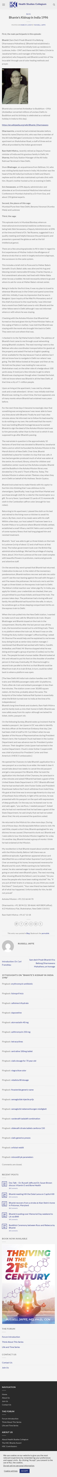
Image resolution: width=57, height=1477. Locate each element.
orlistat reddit (17, 1147)
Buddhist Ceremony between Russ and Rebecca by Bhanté (32, 1226)
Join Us (5, 1367)
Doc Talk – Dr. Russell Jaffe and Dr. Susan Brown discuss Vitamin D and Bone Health (30, 1183)
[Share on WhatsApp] (16, 924)
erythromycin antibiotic (22, 983)
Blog (28, 14)
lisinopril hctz (17, 993)
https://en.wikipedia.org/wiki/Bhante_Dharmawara (25, 125)
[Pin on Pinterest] (36, 924)
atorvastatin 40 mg (19, 1022)
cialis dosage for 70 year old (23, 1060)
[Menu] (3, 4)
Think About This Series (12, 1342)
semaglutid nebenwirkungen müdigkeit (29, 1109)
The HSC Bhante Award (11, 1443)
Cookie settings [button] (11, 1471)
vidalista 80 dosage (20, 1080)
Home (4, 1394)
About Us (6, 1398)
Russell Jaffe (39, 25)
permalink (45, 933)
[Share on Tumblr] (40, 924)
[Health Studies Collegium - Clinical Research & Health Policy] (28, 4)
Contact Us (7, 1362)
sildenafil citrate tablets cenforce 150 (28, 1128)
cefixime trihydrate (19, 1003)
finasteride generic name (22, 1089)
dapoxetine (16, 1012)
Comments (13, 1188)
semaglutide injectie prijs (22, 1099)
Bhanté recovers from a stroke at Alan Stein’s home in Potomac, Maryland (32, 1204)
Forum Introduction (11, 1337)
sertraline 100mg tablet (22, 1051)
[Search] (54, 4)
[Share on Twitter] (26, 924)
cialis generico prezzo (20, 1137)
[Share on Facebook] (21, 924)
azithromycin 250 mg (20, 1032)
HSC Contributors (9, 1446)
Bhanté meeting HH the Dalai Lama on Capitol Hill (31, 1194)
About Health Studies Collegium (15, 1439)
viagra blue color (18, 1070)
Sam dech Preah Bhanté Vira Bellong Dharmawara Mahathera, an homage (42, 963)
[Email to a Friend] (31, 924)
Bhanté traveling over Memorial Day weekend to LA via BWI (31, 1215)
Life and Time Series (11, 1347)
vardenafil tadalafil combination (25, 1118)
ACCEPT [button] (24, 1471)
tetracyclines (17, 1041)
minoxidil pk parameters (22, 1157)
